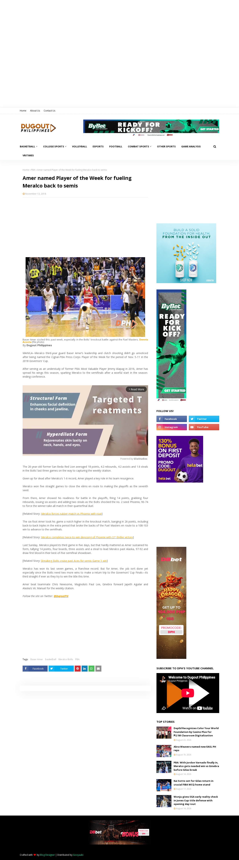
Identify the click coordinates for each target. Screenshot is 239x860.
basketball (50, 659)
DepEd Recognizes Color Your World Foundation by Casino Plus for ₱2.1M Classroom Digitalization (196, 731)
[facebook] (171, 419)
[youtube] (204, 427)
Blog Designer (47, 854)
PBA (33, 169)
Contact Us (49, 110)
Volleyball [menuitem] (79, 146)
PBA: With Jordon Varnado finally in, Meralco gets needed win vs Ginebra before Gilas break (196, 766)
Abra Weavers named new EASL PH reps (195, 748)
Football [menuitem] (115, 146)
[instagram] (171, 427)
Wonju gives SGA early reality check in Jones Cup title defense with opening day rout (196, 800)
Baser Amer (36, 659)
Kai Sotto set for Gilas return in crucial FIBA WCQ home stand (193, 782)
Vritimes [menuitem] (28, 155)
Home (23, 110)
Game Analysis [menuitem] (191, 146)
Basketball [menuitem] (27, 146)
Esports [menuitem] (98, 146)
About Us (35, 110)
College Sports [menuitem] (53, 146)
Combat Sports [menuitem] (138, 146)
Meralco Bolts (65, 659)
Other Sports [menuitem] (166, 146)
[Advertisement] (85, 227)
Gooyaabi (78, 854)
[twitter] (204, 419)
